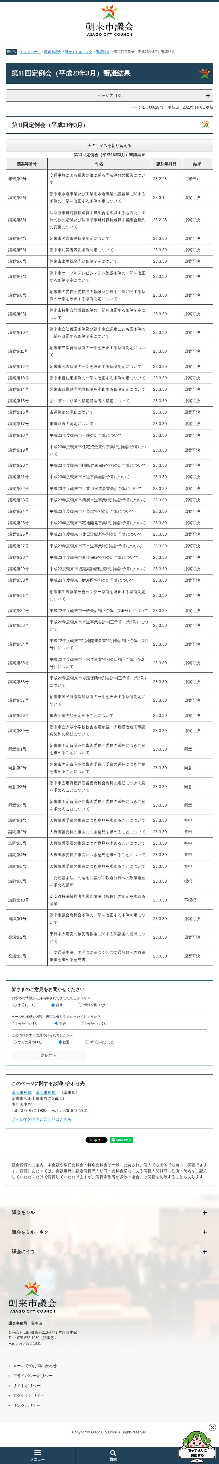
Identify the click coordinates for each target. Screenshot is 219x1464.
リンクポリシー (27, 1405)
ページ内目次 (109, 95)
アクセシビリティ (29, 1395)
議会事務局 (22, 1092)
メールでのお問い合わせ (35, 1365)
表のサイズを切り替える (109, 145)
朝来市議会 (52, 52)
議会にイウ (23, 1251)
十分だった (26, 1005)
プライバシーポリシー (33, 1375)
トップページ (30, 52)
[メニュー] (37, 1455)
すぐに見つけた (30, 1042)
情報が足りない (96, 1005)
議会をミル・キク (78, 52)
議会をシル (23, 1212)
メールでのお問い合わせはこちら (42, 1119)
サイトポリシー (27, 1385)
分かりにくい (97, 1024)
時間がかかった (102, 1042)
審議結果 (103, 52)
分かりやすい (28, 1024)
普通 (59, 1005)
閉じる (212, 1427)
